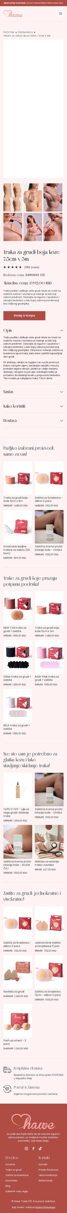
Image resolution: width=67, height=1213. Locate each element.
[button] (61, 14)
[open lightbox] (33, 212)
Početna (8, 32)
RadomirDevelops (45, 1207)
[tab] (33, 353)
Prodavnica (25, 32)
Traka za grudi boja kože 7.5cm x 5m (27, 36)
